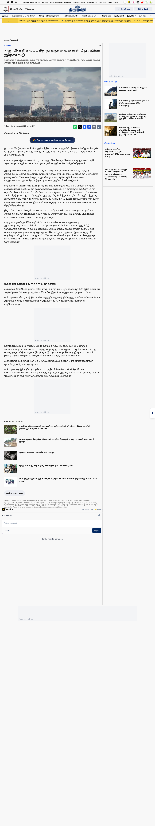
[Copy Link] (99, 127)
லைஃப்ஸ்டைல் (89, 16)
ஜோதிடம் (106, 16)
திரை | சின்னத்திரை (49, 16)
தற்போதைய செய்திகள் (23, 16)
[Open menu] (4, 2)
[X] (137, 2)
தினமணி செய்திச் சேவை (16, 133)
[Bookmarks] (12, 2)
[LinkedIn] (89, 127)
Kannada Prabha (48, 2)
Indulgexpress (92, 2)
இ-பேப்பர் (145, 9)
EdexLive (102, 2)
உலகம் (142, 16)
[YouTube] (142, 2)
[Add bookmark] (100, 45)
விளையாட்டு (70, 16)
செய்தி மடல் (125, 9)
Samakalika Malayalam (63, 2)
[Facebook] (124, 2)
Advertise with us (42, 278)
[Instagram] (133, 2)
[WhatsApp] (146, 2)
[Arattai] (129, 2)
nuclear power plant (14, 493)
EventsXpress (113, 2)
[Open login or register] (16, 2)
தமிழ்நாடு (119, 16)
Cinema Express (79, 2)
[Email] (94, 127)
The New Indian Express (32, 2)
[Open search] (8, 2)
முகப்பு (5, 16)
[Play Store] (151, 2)
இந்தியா (131, 16)
